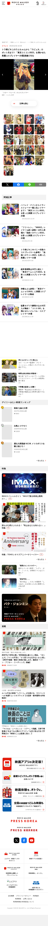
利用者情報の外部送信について (23, 902)
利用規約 (36, 896)
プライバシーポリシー (23, 896)
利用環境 (18, 899)
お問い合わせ (27, 899)
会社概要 (11, 896)
